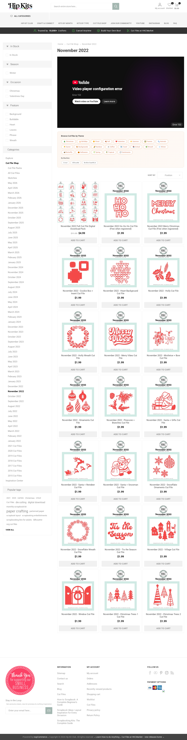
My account (160, 8)
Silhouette (75, 162)
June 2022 (13, 416)
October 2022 (14, 396)
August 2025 (14, 227)
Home (60, 44)
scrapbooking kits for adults (19, 520)
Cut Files (10, 502)
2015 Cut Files (15, 475)
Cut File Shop (12, 163)
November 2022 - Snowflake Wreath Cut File (78, 551)
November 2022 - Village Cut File (163, 549)
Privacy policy (93, 710)
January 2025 (14, 262)
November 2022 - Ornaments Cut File (78, 421)
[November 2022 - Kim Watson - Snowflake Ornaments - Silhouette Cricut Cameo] (163, 460)
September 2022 (16, 401)
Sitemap (61, 673)
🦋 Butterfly (68, 152)
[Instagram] (166, 672)
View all (10, 530)
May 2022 (12, 421)
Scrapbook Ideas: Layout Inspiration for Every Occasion (69, 713)
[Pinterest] (161, 672)
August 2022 (14, 406)
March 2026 (13, 193)
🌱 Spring (96, 152)
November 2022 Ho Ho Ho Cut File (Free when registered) (121, 227)
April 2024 (13, 307)
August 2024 (14, 287)
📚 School (136, 147)
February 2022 (14, 436)
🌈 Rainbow (98, 147)
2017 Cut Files (15, 465)
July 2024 (12, 292)
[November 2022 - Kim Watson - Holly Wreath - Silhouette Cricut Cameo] (77, 331)
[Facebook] (150, 672)
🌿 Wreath (149, 147)
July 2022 (12, 411)
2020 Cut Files (15, 451)
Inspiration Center (14, 480)
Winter (13, 73)
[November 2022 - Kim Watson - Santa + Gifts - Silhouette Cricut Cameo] (163, 396)
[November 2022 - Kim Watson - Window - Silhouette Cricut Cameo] (77, 590)
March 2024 (13, 312)
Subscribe (48, 710)
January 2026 (14, 203)
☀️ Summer (134, 141)
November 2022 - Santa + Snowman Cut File (120, 486)
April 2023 (13, 366)
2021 (8, 498)
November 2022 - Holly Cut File (163, 291)
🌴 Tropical (110, 152)
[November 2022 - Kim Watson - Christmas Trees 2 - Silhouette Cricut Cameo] (163, 590)
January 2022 (14, 441)
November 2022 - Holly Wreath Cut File (78, 356)
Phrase (13, 135)
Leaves (13, 130)
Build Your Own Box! (111, 30)
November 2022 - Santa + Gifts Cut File (163, 421)
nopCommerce (40, 737)
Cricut (65, 162)
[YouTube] (155, 672)
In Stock (14, 55)
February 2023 (14, 376)
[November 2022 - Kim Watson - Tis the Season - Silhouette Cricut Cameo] (120, 525)
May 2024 (12, 302)
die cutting (21, 502)
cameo (21, 498)
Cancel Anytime (83, 30)
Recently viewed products (99, 689)
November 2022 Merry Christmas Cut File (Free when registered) (163, 227)
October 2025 (14, 217)
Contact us (62, 678)
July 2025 (12, 232)
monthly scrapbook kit (16, 506)
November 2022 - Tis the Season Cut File (120, 551)
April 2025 (13, 247)
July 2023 (12, 351)
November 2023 (15, 332)
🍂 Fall (107, 141)
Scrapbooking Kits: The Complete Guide (68, 722)
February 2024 (14, 317)
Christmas (15, 91)
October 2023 (14, 336)
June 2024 (13, 297)
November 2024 (15, 272)
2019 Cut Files (15, 456)
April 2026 (13, 188)
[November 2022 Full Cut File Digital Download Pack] (77, 202)
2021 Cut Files (15, 446)
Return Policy (93, 715)
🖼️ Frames (148, 141)
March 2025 (13, 252)
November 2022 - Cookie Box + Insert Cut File (78, 292)
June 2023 (13, 356)
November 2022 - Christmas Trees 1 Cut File (120, 615)
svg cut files (11, 524)
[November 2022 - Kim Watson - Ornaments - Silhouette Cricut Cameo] (77, 396)
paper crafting (17, 511)
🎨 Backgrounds (82, 147)
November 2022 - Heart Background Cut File (120, 292)
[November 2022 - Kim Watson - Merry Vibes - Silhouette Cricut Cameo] (120, 331)
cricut (38, 498)
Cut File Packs (15, 168)
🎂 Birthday (83, 141)
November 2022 (16, 391)
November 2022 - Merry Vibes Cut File (120, 356)
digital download (36, 502)
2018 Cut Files (15, 461)
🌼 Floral (96, 141)
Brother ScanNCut (90, 162)
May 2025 (12, 242)
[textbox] (81, 6)
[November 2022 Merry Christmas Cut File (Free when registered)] (163, 202)
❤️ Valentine (120, 141)
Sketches (12, 178)
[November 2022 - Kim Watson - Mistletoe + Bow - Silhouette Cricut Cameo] (163, 331)
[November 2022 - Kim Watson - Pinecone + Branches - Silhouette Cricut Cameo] (120, 396)
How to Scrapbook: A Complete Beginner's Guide (67, 702)
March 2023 (13, 371)
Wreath (13, 140)
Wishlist (91, 699)
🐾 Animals (162, 141)
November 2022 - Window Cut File (78, 614)
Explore (9, 158)
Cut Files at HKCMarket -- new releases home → (143, 737)
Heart (12, 124)
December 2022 (15, 386)
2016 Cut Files (15, 470)
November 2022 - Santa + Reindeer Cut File (78, 486)
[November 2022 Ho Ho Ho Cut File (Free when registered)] (120, 202)
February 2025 (14, 257)
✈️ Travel (123, 147)
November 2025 (15, 212)
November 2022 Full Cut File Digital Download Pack (78, 227)
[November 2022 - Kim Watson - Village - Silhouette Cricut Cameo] (163, 525)
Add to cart (78, 240)
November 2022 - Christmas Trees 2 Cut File (163, 615)
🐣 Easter (67, 147)
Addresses (92, 684)
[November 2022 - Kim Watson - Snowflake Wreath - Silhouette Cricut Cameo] (77, 525)
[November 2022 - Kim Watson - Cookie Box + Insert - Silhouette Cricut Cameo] (77, 266)
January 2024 (14, 322)
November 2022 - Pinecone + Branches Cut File (121, 421)
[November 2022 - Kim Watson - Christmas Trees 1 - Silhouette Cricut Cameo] (120, 590)
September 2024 (16, 282)
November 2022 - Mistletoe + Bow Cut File (163, 356)
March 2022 (13, 431)
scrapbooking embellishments (34, 515)
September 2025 (16, 222)
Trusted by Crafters (52, 30)
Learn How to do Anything (108, 737)
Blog (59, 689)
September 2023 (16, 341)
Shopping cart (93, 694)
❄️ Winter (162, 147)
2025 (14, 498)
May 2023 (12, 361)
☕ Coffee (111, 147)
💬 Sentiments (125, 152)
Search (115, 6)
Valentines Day (17, 96)
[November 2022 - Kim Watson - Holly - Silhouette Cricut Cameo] (163, 266)
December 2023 (15, 327)
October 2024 (14, 277)
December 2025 (15, 207)
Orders (90, 678)
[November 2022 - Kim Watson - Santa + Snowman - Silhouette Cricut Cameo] (120, 460)
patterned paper (37, 511)
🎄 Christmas (68, 141)
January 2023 (14, 381)
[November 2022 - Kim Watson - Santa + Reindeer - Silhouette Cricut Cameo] (77, 460)
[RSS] (172, 672)
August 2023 (14, 346)
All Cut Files (14, 173)
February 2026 (14, 198)
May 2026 (12, 183)
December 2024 (15, 267)
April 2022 (13, 426)
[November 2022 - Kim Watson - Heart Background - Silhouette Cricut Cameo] (120, 266)
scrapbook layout (13, 515)
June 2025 (13, 237)
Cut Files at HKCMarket (142, 30)
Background (15, 114)
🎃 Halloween (83, 152)
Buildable (14, 119)
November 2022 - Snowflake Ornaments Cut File (163, 486)
